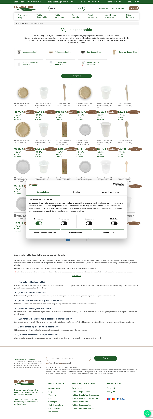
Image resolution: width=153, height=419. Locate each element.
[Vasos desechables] (19, 52)
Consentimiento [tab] (43, 192)
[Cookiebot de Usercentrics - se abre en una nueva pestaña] (114, 184)
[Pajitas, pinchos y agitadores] (83, 63)
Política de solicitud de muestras (85, 395)
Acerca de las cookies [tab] (110, 192)
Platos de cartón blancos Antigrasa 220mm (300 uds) (20, 179)
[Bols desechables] (83, 52)
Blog (50, 391)
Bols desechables (94, 52)
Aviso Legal (77, 388)
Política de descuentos (81, 405)
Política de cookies (80, 402)
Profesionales (103, 8)
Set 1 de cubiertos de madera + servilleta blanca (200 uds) (63, 142)
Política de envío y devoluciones (85, 398)
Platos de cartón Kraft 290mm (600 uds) (22, 141)
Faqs (50, 398)
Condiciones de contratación (84, 408)
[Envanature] (25, 8)
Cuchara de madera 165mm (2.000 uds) (125, 141)
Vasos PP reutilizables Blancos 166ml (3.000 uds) (105, 105)
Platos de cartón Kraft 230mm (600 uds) (84, 104)
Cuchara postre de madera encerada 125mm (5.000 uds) (125, 179)
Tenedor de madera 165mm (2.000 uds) (63, 104)
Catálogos (52, 402)
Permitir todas (108, 233)
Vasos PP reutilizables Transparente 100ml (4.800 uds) (105, 179)
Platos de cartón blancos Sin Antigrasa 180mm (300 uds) (84, 179)
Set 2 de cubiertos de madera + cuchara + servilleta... (63, 179)
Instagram (111, 391)
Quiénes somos (54, 388)
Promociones (54, 408)
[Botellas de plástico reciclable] (19, 63)
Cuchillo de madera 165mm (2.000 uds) (125, 104)
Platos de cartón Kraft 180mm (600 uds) (22, 104)
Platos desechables (63, 52)
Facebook (111, 388)
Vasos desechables (31, 52)
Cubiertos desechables (128, 52)
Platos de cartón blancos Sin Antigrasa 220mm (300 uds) (22, 216)
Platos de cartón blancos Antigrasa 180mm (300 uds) (82, 142)
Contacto (52, 395)
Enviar (105, 358)
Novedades (53, 412)
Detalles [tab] (76, 192)
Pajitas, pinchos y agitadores (93, 63)
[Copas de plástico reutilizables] (51, 63)
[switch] (64, 223)
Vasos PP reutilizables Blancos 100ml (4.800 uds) (43, 105)
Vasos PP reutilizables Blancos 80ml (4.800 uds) (43, 179)
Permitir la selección (76, 233)
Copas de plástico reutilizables (62, 63)
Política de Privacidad (106, 373)
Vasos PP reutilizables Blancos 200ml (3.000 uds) (43, 142)
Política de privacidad (81, 391)
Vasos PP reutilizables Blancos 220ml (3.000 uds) (105, 142)
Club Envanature (55, 405)
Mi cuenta (121, 8)
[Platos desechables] (51, 52)
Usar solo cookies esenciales (44, 233)
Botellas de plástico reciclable (31, 63)
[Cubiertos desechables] (115, 52)
